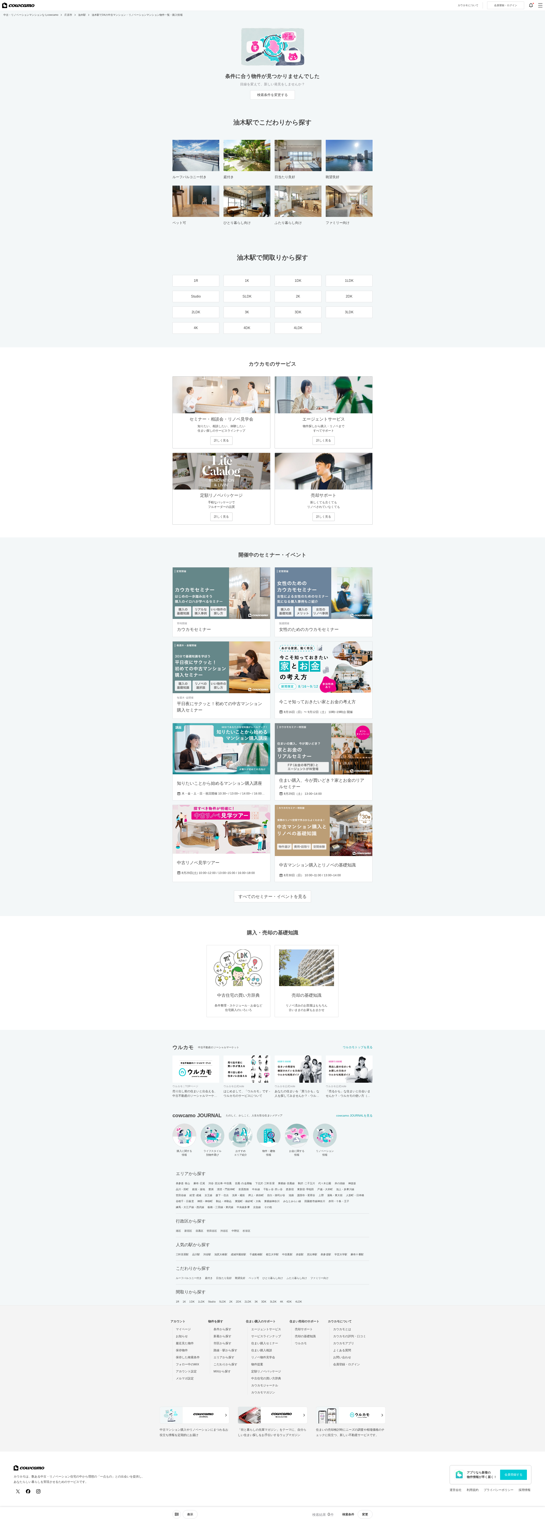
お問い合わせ (342, 1357)
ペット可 (254, 1278)
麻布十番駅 (357, 1254)
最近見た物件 (185, 1343)
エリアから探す (224, 1357)
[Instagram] (38, 1491)
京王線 (208, 1195)
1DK (191, 1301)
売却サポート (304, 1329)
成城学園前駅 (238, 1254)
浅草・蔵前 (238, 1195)
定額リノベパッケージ (266, 1371)
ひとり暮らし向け (272, 1278)
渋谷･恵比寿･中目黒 (220, 1183)
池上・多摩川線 (345, 1189)
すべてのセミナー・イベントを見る (272, 896)
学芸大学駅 (340, 1254)
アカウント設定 (186, 1371)
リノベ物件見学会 (263, 1357)
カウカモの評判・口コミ (349, 1336)
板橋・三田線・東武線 (220, 1207)
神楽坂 (352, 1183)
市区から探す (222, 1343)
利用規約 (473, 1490)
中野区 (235, 1230)
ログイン (505, 5)
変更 (365, 1514)
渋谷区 (224, 1230)
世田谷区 (212, 1230)
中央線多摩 (243, 1207)
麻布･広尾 (199, 1183)
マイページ (183, 1329)
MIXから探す (222, 1371)
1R (177, 1301)
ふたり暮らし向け (297, 1278)
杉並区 (246, 1230)
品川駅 (196, 1254)
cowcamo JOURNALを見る (354, 1115)
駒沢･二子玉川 (306, 1183)
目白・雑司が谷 (276, 1195)
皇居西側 (243, 1189)
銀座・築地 (198, 1189)
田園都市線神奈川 (314, 1201)
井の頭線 (340, 1183)
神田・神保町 (205, 1201)
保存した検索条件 (188, 1357)
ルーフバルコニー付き (189, 1278)
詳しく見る (221, 440)
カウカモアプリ (343, 1343)
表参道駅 (326, 1254)
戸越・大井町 (325, 1189)
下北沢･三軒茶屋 (265, 1183)
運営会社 (456, 1490)
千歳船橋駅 (256, 1254)
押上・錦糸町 (256, 1195)
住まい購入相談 (261, 1350)
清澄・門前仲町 (226, 1189)
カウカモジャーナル (264, 1385)
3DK (263, 1301)
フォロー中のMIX (187, 1364)
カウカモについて (468, 5)
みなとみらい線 (292, 1201)
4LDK (298, 1301)
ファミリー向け (319, 1278)
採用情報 (525, 1490)
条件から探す (222, 1329)
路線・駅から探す (225, 1350)
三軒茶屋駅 (182, 1254)
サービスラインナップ (266, 1336)
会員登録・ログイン (346, 1364)
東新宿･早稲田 (305, 1189)
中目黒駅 (287, 1254)
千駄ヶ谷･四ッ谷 (273, 1189)
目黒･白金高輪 (243, 1183)
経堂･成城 (195, 1195)
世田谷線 (181, 1195)
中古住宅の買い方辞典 (266, 1378)
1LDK (201, 1301)
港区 (178, 1230)
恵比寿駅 (312, 1254)
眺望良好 (240, 1278)
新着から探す (222, 1336)
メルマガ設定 (185, 1378)
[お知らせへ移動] (531, 5)
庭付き (209, 1278)
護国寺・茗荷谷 (306, 1195)
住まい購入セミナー (264, 1343)
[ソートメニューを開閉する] (176, 1514)
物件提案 (257, 1364)
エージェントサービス (266, 1329)
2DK (238, 1301)
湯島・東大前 (335, 1195)
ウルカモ (301, 1343)
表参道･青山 (183, 1183)
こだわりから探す (225, 1364)
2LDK (248, 1301)
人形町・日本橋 (355, 1195)
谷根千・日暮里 (185, 1201)
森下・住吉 (222, 1195)
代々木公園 (324, 1183)
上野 (321, 1195)
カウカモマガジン (263, 1392)
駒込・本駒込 (224, 1201)
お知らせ (182, 1336)
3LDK (273, 1301)
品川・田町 (182, 1189)
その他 (268, 1207)
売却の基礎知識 (305, 1336)
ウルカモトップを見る (358, 1047)
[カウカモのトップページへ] (18, 5)
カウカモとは (342, 1329)
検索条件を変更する (272, 95)
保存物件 (182, 1350)
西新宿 (290, 1189)
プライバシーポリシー (498, 1490)
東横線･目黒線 (286, 1183)
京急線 (257, 1207)
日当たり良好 (224, 1278)
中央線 (256, 1189)
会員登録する (513, 1474)
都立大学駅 (272, 1254)
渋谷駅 (207, 1254)
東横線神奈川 (272, 1201)
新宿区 (188, 1230)
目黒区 (199, 1230)
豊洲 (211, 1189)
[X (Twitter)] (18, 1491)
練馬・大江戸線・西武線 (190, 1207)
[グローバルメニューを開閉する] (540, 5)
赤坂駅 (300, 1254)
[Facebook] (28, 1491)
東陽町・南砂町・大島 (248, 1201)
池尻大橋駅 (220, 1254)
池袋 (291, 1195)
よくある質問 (342, 1350)
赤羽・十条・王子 (338, 1201)
